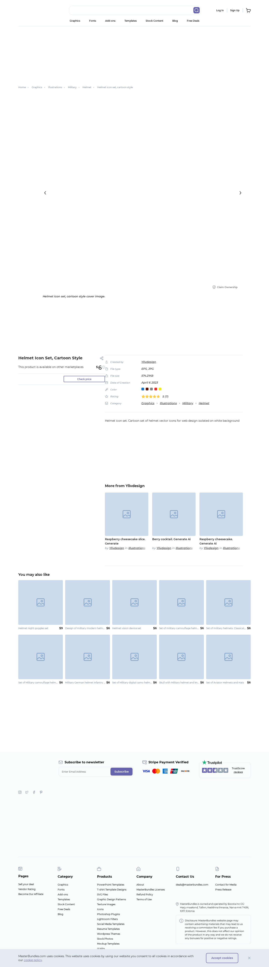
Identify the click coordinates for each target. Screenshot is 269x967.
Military (187, 403)
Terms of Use (144, 899)
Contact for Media (226, 884)
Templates (130, 20)
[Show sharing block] (101, 358)
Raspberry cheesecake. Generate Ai (216, 541)
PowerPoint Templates (110, 884)
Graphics (75, 20)
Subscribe (121, 771)
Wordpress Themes (108, 933)
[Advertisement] (134, 54)
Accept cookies (222, 958)
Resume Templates (108, 928)
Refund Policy (144, 894)
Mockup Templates (108, 943)
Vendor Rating (26, 889)
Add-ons (110, 20)
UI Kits (101, 948)
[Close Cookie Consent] (249, 958)
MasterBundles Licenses (150, 889)
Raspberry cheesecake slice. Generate (125, 541)
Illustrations (168, 403)
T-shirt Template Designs (111, 889)
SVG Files (102, 894)
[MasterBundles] (31, 10)
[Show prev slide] (45, 193)
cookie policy (33, 960)
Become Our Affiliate (30, 894)
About (140, 884)
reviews (238, 771)
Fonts (92, 20)
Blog (175, 20)
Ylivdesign (148, 362)
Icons (100, 909)
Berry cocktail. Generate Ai (171, 539)
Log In (220, 10)
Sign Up (234, 10)
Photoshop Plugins (108, 914)
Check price (84, 379)
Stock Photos (105, 938)
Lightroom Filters (107, 919)
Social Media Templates (110, 924)
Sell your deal (26, 884)
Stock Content (154, 20)
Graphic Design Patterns (111, 899)
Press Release (223, 889)
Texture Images (106, 904)
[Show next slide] (240, 193)
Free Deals (193, 20)
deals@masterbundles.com (192, 884)
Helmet (204, 403)
